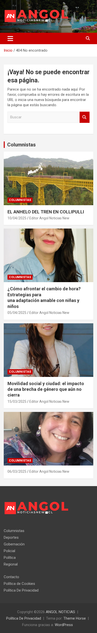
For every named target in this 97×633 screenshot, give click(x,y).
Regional (11, 564)
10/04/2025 (16, 218)
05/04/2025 (16, 313)
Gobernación (14, 544)
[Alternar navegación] (10, 38)
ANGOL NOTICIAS (60, 612)
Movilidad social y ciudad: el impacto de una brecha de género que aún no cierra (45, 389)
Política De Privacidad (21, 590)
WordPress (64, 625)
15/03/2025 (16, 401)
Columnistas (21, 145)
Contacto (11, 577)
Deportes (11, 537)
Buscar (85, 117)
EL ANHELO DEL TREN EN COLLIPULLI (46, 211)
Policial (9, 551)
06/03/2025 (16, 471)
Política (10, 557)
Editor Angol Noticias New (49, 218)
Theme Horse (74, 618)
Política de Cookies (19, 583)
